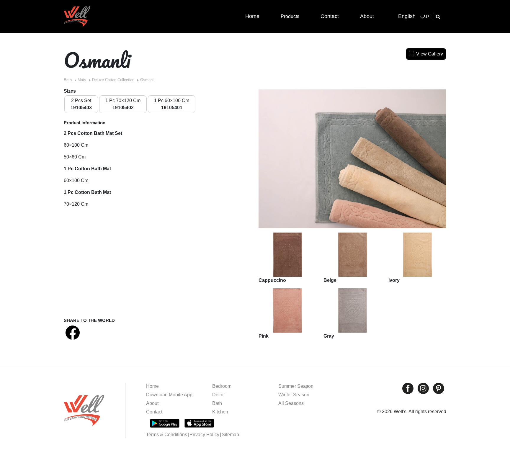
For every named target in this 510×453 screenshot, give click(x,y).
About (152, 403)
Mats (82, 80)
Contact (154, 411)
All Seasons (291, 403)
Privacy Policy (204, 434)
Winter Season (293, 394)
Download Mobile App (169, 394)
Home (152, 386)
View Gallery (429, 53)
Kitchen (220, 411)
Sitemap (230, 434)
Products (290, 16)
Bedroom (221, 386)
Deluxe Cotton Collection (113, 80)
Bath (68, 80)
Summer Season (295, 386)
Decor (218, 394)
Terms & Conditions (166, 434)
